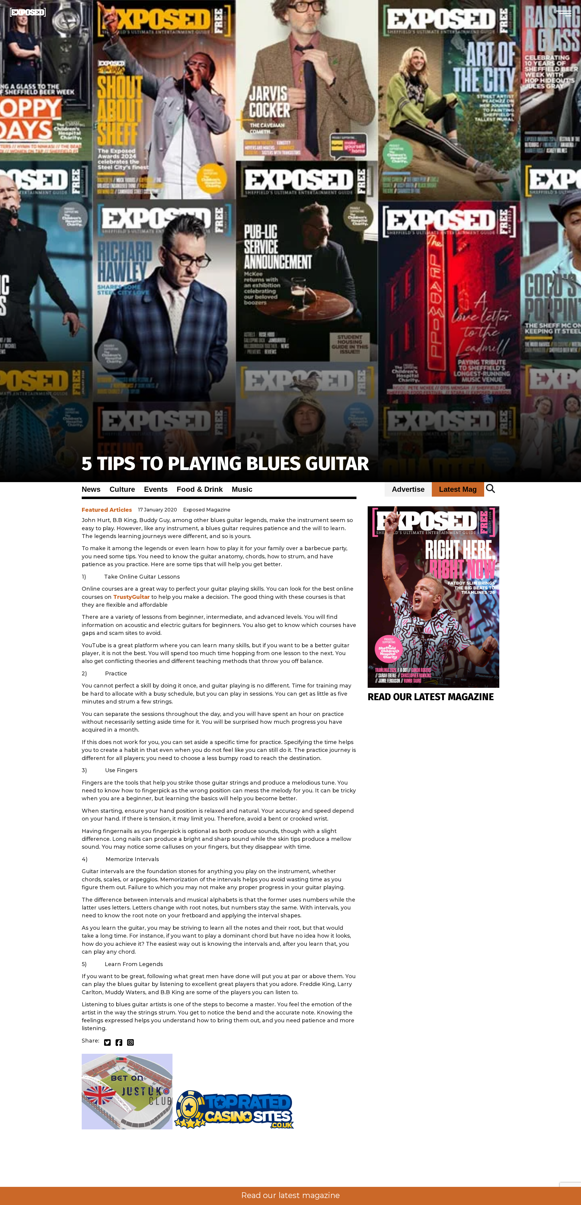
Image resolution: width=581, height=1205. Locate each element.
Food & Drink (200, 489)
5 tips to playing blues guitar (225, 463)
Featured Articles (107, 510)
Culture (122, 489)
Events (156, 489)
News (91, 489)
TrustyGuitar (131, 597)
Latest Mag (458, 489)
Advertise (408, 489)
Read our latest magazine (290, 1195)
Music (242, 489)
